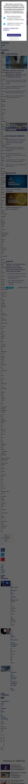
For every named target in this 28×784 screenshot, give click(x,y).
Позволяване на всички (14, 35)
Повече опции (14, 38)
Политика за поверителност (11, 28)
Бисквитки (6, 30)
